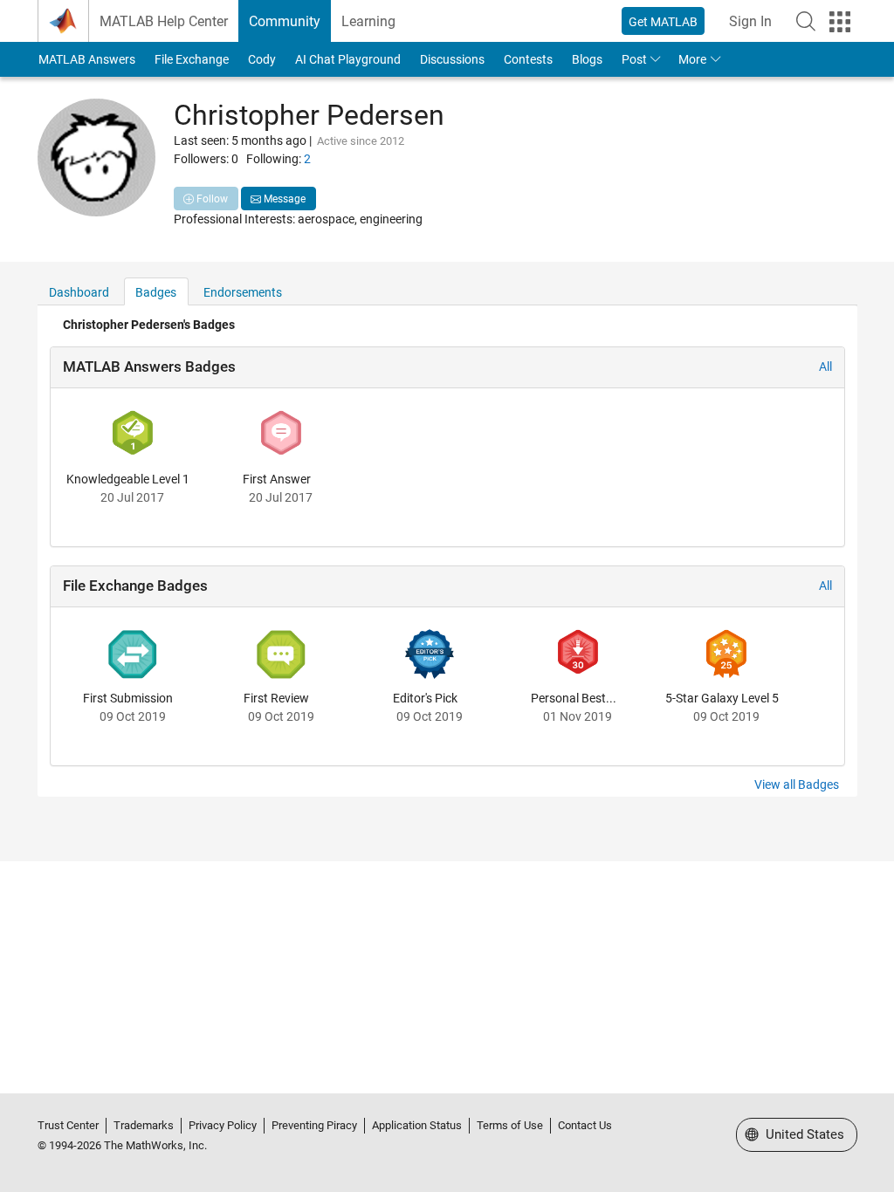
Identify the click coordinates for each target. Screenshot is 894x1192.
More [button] (692, 59)
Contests (528, 59)
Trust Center (68, 1125)
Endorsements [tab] (242, 292)
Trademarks (143, 1125)
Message (283, 199)
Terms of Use (510, 1125)
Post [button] (634, 59)
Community (284, 21)
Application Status (417, 1125)
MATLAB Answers (86, 59)
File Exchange (192, 59)
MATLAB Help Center (164, 21)
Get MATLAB (663, 22)
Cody (262, 59)
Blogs (587, 59)
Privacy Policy (223, 1125)
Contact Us (585, 1125)
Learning (368, 21)
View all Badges (796, 784)
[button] (805, 21)
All (825, 366)
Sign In (750, 21)
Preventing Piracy (314, 1125)
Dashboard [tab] (79, 292)
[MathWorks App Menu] (839, 21)
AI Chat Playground (348, 59)
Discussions (452, 59)
